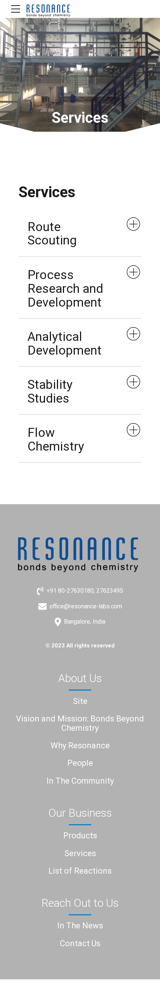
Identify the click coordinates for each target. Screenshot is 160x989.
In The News (80, 925)
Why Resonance (80, 745)
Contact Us (80, 943)
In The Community (80, 780)
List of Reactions (80, 871)
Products (80, 835)
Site (80, 701)
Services (80, 853)
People (80, 763)
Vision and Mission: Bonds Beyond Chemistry (80, 723)
